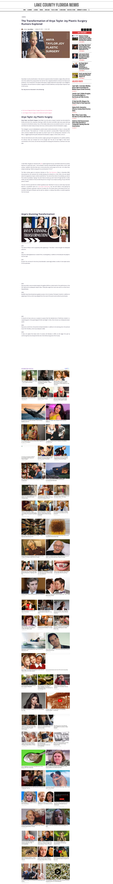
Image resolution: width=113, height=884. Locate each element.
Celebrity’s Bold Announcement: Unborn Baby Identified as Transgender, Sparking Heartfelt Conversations (80, 123)
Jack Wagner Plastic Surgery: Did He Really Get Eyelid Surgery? (37, 112)
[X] (85, 30)
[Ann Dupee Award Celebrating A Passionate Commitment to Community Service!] (75, 65)
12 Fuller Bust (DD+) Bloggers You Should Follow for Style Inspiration (81, 102)
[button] (88, 9)
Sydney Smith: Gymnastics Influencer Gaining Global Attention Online (81, 109)
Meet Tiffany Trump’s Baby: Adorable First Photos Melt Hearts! (81, 115)
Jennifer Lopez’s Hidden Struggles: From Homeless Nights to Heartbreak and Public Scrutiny (81, 95)
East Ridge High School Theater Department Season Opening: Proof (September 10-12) (85, 47)
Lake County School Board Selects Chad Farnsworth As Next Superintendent (84, 56)
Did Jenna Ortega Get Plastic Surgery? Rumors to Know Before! (37, 110)
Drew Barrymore (53, 172)
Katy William (30, 29)
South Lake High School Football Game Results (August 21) (85, 75)
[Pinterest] (88, 30)
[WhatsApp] (90, 30)
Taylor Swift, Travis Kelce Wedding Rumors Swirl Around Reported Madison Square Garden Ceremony (81, 87)
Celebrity (23, 16)
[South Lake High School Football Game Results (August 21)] (75, 75)
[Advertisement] (45, 69)
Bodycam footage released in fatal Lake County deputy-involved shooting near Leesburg (85, 38)
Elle (41, 163)
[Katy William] (22, 29)
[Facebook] (82, 30)
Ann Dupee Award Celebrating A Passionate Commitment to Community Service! (84, 66)
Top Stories (81, 41)
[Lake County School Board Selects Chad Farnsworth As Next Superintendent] (75, 56)
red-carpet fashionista (44, 186)
